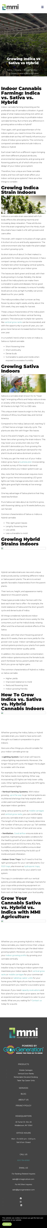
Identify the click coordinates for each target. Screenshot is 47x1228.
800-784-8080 (23, 1160)
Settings (6, 1224)
